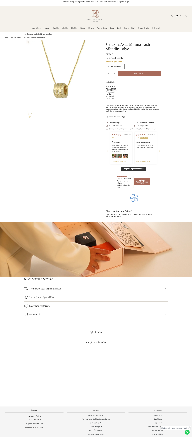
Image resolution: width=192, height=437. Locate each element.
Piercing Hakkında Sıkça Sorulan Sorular (96, 419)
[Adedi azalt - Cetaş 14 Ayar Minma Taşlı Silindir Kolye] (108, 74)
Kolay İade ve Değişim (39, 305)
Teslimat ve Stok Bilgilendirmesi (45, 288)
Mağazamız (158, 423)
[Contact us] (187, 432)
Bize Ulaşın (158, 419)
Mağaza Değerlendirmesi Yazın (142, 181)
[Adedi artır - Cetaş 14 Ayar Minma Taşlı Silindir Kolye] (115, 74)
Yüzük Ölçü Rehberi (96, 430)
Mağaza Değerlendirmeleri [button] (134, 169)
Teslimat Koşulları (96, 427)
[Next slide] (159, 151)
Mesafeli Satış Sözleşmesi (157, 427)
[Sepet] (186, 16)
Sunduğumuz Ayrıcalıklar (41, 297)
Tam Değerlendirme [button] (119, 161)
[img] (116, 135)
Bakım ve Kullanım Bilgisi (115, 117)
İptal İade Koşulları (96, 423)
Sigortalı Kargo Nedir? (96, 434)
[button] (47, 28)
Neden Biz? (34, 314)
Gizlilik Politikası (158, 434)
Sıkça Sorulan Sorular (96, 415)
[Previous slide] (107, 151)
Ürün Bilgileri (111, 82)
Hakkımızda (158, 415)
